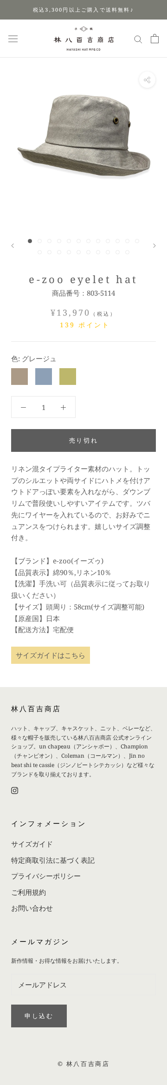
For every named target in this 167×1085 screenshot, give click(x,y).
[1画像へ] (30, 241)
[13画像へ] (40, 252)
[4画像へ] (59, 241)
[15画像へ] (59, 252)
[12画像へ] (137, 241)
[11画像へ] (127, 241)
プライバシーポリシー (46, 875)
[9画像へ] (108, 241)
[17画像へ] (79, 252)
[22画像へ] (127, 252)
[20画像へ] (108, 252)
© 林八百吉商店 (84, 1063)
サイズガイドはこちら (50, 655)
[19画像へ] (98, 252)
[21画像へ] (118, 252)
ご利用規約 (28, 892)
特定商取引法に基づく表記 (53, 860)
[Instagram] (14, 790)
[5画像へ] (69, 241)
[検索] (138, 38)
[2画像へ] (40, 241)
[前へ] (12, 246)
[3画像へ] (49, 241)
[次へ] (154, 246)
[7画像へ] (88, 241)
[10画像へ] (118, 241)
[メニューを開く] (13, 38)
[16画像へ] (69, 252)
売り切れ (83, 440)
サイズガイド (32, 843)
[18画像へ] (88, 252)
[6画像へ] (79, 241)
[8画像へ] (98, 241)
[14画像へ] (49, 252)
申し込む (39, 1016)
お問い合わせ (32, 908)
